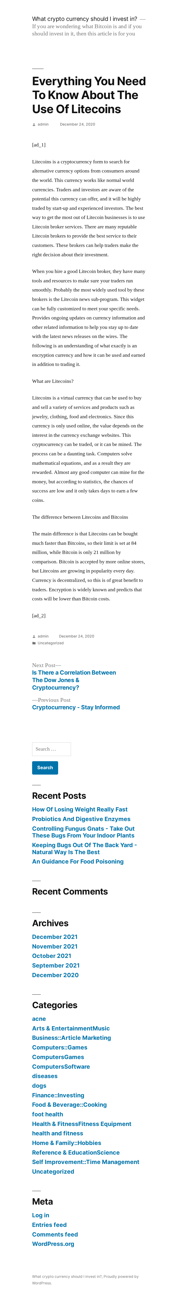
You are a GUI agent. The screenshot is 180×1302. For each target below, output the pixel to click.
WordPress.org (53, 1243)
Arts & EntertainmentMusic (71, 1028)
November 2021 (55, 946)
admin (43, 124)
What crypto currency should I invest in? (84, 18)
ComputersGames (58, 1056)
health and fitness (57, 1133)
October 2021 (51, 955)
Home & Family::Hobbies (66, 1142)
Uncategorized (51, 643)
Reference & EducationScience (76, 1152)
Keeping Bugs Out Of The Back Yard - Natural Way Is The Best (84, 848)
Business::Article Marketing (71, 1037)
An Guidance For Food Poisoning (78, 861)
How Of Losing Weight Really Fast (80, 809)
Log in (40, 1215)
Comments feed (55, 1234)
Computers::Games (59, 1047)
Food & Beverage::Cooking (69, 1104)
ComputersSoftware (61, 1066)
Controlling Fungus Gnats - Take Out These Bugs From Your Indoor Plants (83, 832)
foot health (47, 1114)
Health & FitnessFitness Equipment (81, 1123)
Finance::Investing (58, 1095)
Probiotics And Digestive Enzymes (81, 818)
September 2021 (56, 965)
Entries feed (49, 1224)
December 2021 (55, 936)
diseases (45, 1075)
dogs (39, 1085)
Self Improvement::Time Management (85, 1161)
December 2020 (55, 975)
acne (39, 1018)
